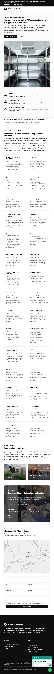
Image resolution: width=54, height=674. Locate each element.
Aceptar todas (7, 4)
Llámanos (22, 36)
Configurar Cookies (32, 651)
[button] (27, 556)
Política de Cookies (32, 645)
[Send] (50, 664)
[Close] (50, 657)
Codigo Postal (9, 590)
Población (30, 590)
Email (7, 584)
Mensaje (8, 596)
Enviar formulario (27, 606)
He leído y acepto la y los (25, 603)
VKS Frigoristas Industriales (15, 8)
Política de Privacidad (21, 603)
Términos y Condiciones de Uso (35, 603)
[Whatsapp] (50, 670)
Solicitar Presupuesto (10, 36)
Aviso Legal (30, 643)
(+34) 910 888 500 (8, 646)
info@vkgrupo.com (8, 648)
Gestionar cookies (18, 4)
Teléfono (30, 584)
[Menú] (49, 9)
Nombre (8, 578)
